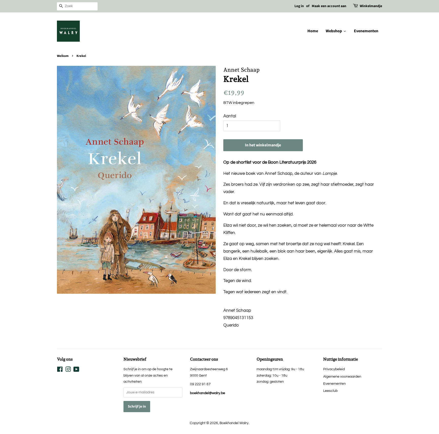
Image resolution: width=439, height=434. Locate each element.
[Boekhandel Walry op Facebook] (60, 370)
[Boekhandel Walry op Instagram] (68, 370)
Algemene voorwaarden (342, 376)
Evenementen (334, 383)
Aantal (229, 116)
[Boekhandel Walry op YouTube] (76, 370)
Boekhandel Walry (234, 423)
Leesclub (330, 391)
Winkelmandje (371, 6)
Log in (299, 6)
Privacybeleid (334, 369)
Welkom (63, 56)
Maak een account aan (329, 6)
